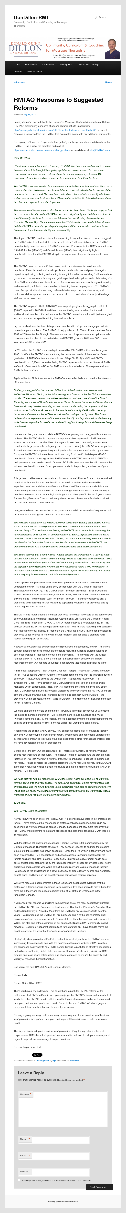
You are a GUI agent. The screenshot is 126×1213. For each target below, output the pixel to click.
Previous (19, 82)
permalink (74, 1060)
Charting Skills (66, 64)
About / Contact (34, 71)
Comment (26, 1094)
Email (25, 1155)
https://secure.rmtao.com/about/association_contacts (42, 150)
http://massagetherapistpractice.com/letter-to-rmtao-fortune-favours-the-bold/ (54, 130)
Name (25, 1139)
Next (108, 82)
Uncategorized (42, 1060)
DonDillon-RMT (31, 17)
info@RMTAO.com (100, 150)
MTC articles (31, 64)
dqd (54, 1060)
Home (17, 64)
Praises (18, 71)
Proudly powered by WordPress (63, 1201)
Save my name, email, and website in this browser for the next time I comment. (56, 1180)
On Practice (48, 64)
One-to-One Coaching (88, 64)
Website (24, 1171)
